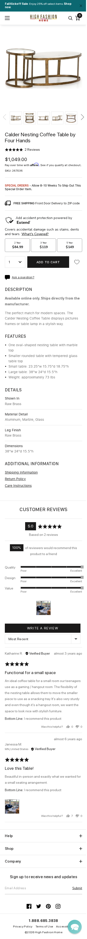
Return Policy (15, 479)
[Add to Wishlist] (77, 262)
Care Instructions (18, 485)
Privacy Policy (23, 926)
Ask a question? (23, 277)
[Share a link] (8, 277)
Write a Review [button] (42, 628)
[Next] (82, 117)
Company (13, 861)
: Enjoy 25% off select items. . (38, 5)
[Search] (70, 18)
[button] (16, 118)
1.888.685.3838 (43, 921)
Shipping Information (21, 472)
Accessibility (65, 926)
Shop (9, 848)
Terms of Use (44, 926)
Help (9, 836)
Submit (77, 888)
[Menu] (7, 18)
